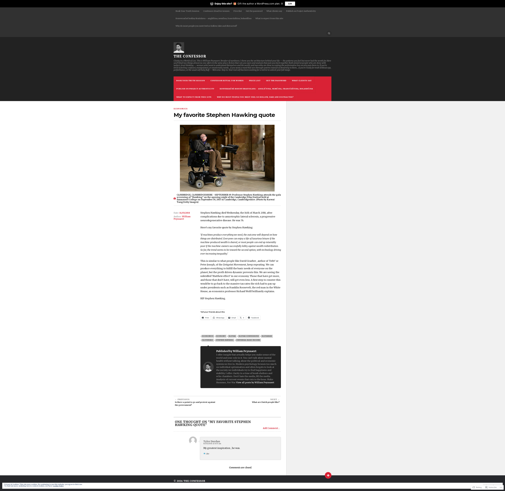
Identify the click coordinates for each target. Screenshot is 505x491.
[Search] (329, 33)
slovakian (267, 336)
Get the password (254, 11)
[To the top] (328, 475)
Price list (237, 11)
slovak (232, 336)
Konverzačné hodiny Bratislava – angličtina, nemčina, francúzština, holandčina (213, 18)
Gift (290, 3)
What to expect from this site (269, 18)
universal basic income (248, 340)
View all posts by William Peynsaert (255, 382)
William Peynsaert (182, 217)
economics (181, 109)
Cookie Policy (58, 486)
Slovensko (207, 340)
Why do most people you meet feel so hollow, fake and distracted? (206, 26)
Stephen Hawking (224, 340)
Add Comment (270, 428)
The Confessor (190, 56)
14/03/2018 (184, 213)
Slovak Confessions (249, 336)
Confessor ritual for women (216, 11)
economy (221, 336)
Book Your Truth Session (187, 11)
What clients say (274, 11)
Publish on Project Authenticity (301, 11)
